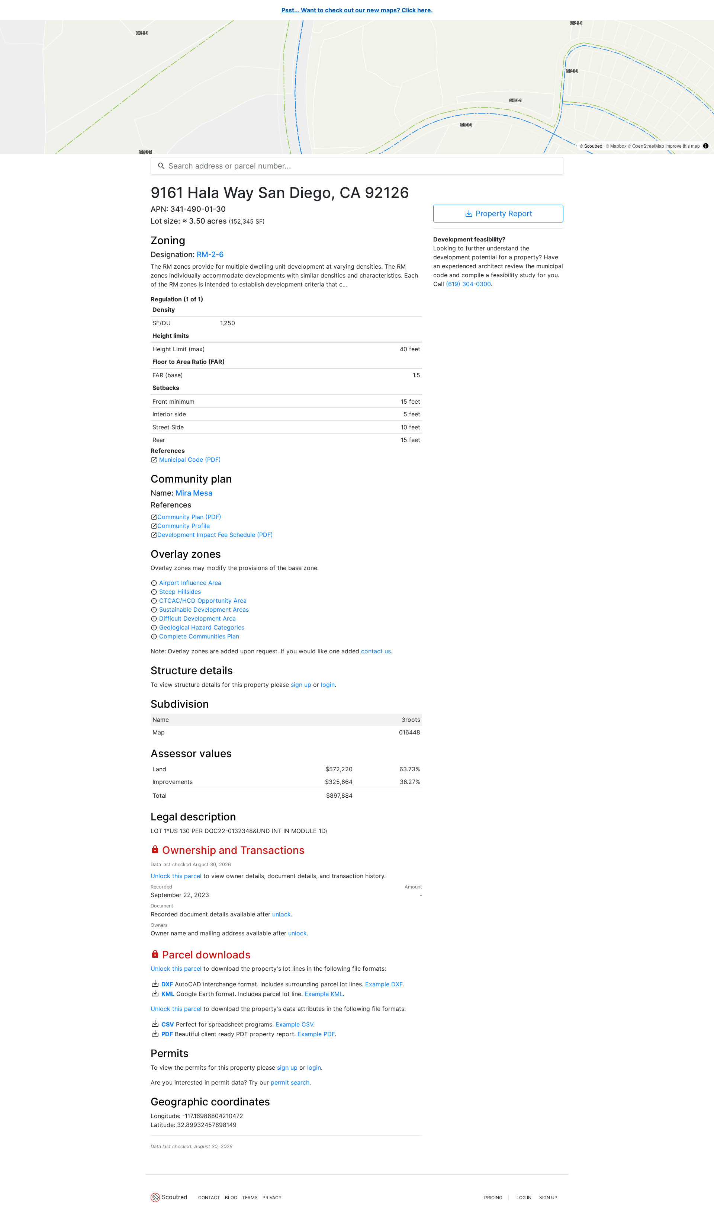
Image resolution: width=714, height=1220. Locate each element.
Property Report (498, 213)
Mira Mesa (194, 493)
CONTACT (209, 1197)
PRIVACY (272, 1197)
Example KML (324, 994)
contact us (376, 651)
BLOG (231, 1197)
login (328, 684)
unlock (281, 914)
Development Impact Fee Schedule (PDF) (215, 534)
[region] (357, 87)
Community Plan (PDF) (189, 517)
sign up (301, 684)
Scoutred (174, 1197)
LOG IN (524, 1197)
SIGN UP (548, 1197)
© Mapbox (616, 146)
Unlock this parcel (176, 876)
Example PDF (316, 1034)
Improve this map (682, 146)
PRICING (493, 1197)
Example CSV (294, 1024)
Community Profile (183, 525)
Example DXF (383, 984)
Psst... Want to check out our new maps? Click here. (357, 10)
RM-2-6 (210, 254)
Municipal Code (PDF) (190, 459)
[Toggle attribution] (705, 145)
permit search (290, 1082)
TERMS (250, 1197)
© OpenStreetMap (646, 146)
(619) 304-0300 (468, 284)
